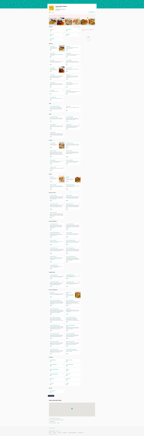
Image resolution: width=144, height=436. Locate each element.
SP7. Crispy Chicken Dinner (70, 300)
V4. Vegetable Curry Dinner (70, 281)
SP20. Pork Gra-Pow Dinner (70, 341)
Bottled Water (68, 34)
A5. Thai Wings (52, 60)
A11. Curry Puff (52, 74)
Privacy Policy (65, 432)
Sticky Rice (67, 369)
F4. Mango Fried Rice (69, 150)
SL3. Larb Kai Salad (53, 124)
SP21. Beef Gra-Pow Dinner (54, 349)
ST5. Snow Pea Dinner (53, 240)
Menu (49, 12)
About (53, 12)
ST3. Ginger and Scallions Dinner (55, 232)
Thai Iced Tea (52, 29)
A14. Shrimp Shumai (69, 82)
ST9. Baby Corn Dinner (53, 256)
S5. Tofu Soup (68, 106)
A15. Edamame (52, 90)
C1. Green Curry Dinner (53, 195)
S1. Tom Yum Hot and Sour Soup (55, 106)
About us (50, 432)
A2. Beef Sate (68, 46)
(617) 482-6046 (57, 10)
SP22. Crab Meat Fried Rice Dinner (71, 349)
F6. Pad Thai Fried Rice (69, 160)
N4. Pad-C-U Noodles (53, 184)
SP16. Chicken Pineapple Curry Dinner (70, 326)
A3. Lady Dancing (52, 53)
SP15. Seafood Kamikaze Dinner (55, 325)
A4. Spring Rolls (68, 53)
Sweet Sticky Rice (52, 390)
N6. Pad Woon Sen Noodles (70, 184)
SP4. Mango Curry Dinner (68, 293)
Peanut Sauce (52, 378)
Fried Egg (67, 383)
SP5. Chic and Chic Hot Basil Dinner (55, 300)
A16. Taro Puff (68, 90)
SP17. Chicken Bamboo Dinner (54, 333)
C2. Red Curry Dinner (69, 195)
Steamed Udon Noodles (69, 364)
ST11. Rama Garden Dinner (54, 265)
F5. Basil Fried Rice (52, 160)
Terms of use (60, 432)
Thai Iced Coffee (68, 29)
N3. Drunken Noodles (68, 177)
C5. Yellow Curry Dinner (53, 212)
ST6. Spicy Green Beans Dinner (70, 240)
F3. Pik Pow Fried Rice (53, 150)
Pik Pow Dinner (52, 292)
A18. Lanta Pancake (53, 97)
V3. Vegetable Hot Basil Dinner (54, 281)
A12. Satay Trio (68, 74)
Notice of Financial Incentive (73, 432)
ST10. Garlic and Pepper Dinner (70, 256)
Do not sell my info (80, 432)
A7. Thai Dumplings (69, 60)
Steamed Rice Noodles (53, 364)
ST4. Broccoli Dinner (69, 232)
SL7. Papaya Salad (52, 132)
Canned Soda (52, 34)
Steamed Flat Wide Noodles (54, 369)
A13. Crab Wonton (52, 82)
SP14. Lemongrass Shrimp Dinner (71, 317)
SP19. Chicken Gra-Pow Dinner (54, 341)
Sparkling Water (52, 38)
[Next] (95, 21)
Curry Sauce (52, 383)
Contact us (54, 432)
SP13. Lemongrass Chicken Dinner (55, 317)
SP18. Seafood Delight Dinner (70, 333)
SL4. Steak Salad (68, 124)
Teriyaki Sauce (68, 378)
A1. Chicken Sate (52, 46)
